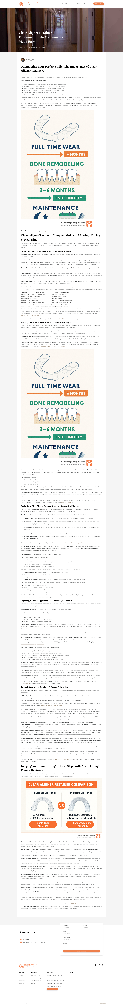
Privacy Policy (103, 1003)
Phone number (66, 937)
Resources (21, 983)
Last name (84, 925)
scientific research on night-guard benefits (32, 644)
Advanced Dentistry (35, 978)
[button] (67, 4)
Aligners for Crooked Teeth (62, 759)
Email (64, 931)
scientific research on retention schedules (53, 346)
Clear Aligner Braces (64, 319)
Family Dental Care (35, 975)
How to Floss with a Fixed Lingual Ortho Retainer (36, 597)
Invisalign (73, 903)
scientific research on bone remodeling (31, 315)
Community (22, 981)
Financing (32, 983)
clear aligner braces (53, 231)
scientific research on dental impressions (52, 705)
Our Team (21, 978)
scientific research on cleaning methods (73, 543)
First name (65, 925)
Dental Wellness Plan (35, 981)
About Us (21, 975)
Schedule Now (98, 4)
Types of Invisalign (66, 502)
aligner (46, 231)
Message (65, 943)
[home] (28, 4)
